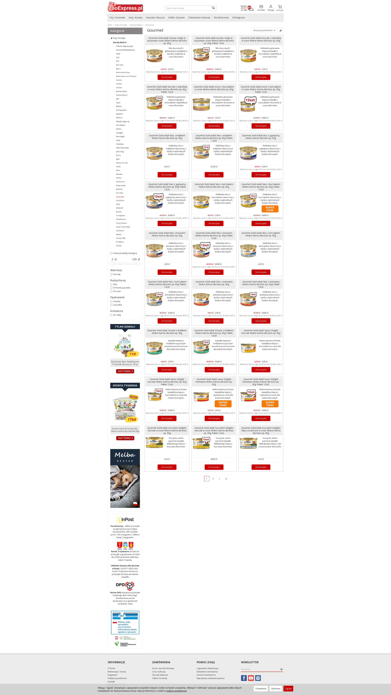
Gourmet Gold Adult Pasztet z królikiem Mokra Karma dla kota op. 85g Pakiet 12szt (214, 333)
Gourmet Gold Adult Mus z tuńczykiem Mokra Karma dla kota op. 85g (261, 234)
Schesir (119, 80)
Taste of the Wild (123, 227)
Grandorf (120, 230)
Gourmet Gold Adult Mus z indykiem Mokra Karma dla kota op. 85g (167, 136)
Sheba (118, 178)
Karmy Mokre (119, 42)
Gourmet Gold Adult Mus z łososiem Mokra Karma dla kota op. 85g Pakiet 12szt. (214, 235)
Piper (118, 102)
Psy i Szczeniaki (117, 17)
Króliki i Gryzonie (176, 17)
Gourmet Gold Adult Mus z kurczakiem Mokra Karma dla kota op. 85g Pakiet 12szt (261, 187)
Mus (115, 284)
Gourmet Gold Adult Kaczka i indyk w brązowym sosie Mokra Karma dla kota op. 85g (167, 41)
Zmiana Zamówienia (206, 674)
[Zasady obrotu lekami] (125, 637)
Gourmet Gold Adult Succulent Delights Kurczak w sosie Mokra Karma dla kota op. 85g (167, 430)
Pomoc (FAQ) (206, 662)
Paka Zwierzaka (122, 148)
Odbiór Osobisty (159, 678)
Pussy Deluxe (121, 223)
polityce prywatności (177, 690)
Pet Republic (121, 110)
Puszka (116, 301)
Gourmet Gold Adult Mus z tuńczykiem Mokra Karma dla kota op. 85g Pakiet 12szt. (167, 284)
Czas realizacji (158, 671)
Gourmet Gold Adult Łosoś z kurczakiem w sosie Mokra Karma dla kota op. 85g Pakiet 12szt (261, 89)
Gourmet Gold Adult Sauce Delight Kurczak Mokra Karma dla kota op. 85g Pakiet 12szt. (167, 382)
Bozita (118, 212)
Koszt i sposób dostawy (163, 668)
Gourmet (120, 197)
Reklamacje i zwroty (117, 671)
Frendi (118, 245)
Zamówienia (161, 662)
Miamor (119, 117)
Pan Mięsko (120, 125)
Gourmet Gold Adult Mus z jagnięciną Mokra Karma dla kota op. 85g (261, 136)
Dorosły (117, 274)
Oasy (118, 140)
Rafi (117, 99)
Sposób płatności (160, 674)
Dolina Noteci (121, 95)
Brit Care (119, 65)
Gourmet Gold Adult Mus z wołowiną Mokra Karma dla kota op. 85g (214, 283)
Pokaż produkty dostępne (125, 253)
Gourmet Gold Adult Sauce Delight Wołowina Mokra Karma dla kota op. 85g (214, 382)
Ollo (118, 57)
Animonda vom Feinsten (126, 76)
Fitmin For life (122, 163)
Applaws (119, 114)
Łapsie (118, 234)
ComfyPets (120, 215)
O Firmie (111, 668)
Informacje (116, 662)
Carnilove (120, 200)
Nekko (118, 129)
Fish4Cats (120, 144)
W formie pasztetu (121, 287)
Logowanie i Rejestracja (207, 668)
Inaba (118, 166)
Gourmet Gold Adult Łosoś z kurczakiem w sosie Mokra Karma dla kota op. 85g (214, 88)
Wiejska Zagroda (123, 121)
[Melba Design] (125, 478)
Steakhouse (121, 219)
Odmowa (275, 688)
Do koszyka (167, 77)
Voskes (119, 84)
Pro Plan (119, 193)
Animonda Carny (123, 72)
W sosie (117, 291)
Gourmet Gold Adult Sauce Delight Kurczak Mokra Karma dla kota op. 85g (260, 331)
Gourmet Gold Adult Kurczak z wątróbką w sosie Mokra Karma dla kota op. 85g (261, 39)
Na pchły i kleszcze (155, 17)
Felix (118, 204)
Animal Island (121, 91)
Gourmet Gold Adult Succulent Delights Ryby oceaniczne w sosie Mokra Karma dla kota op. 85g (260, 430)
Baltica (119, 106)
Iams (118, 170)
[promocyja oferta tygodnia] (125, 412)
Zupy (118, 53)
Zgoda (288, 688)
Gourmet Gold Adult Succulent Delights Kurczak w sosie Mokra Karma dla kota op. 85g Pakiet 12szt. (214, 430)
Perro (118, 155)
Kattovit (119, 189)
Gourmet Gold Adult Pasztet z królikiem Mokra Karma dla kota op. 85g (167, 331)
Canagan (119, 133)
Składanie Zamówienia (207, 671)
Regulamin (112, 674)
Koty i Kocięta (135, 17)
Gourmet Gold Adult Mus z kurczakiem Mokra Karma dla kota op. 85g (214, 185)
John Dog (120, 151)
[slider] (112, 264)
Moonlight (120, 136)
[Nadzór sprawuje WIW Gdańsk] (125, 643)
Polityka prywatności (117, 678)
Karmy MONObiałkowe (125, 50)
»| (226, 478)
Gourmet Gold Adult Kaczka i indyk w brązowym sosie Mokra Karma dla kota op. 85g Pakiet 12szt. (214, 41)
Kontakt (111, 681)
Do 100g (117, 315)
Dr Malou (120, 242)
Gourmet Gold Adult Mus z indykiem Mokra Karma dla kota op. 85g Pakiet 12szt (214, 138)
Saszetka (117, 304)
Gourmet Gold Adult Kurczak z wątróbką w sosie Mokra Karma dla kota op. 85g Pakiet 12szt (167, 89)
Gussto (119, 87)
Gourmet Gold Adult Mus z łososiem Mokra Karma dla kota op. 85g (167, 234)
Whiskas (119, 174)
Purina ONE (120, 238)
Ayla (117, 159)
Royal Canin (121, 185)
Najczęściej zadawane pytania (211, 678)
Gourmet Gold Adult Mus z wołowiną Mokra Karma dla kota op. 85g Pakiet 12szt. (261, 284)
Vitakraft (119, 208)
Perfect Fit (120, 181)
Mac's (118, 69)
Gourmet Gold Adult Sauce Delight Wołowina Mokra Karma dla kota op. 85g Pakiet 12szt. (261, 382)
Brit (117, 61)
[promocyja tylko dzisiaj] (125, 349)
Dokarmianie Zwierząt (199, 17)
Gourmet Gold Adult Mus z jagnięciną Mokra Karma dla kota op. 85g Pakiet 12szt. (167, 187)
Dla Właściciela (221, 17)
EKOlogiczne (238, 17)
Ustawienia (260, 688)
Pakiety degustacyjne (124, 46)
